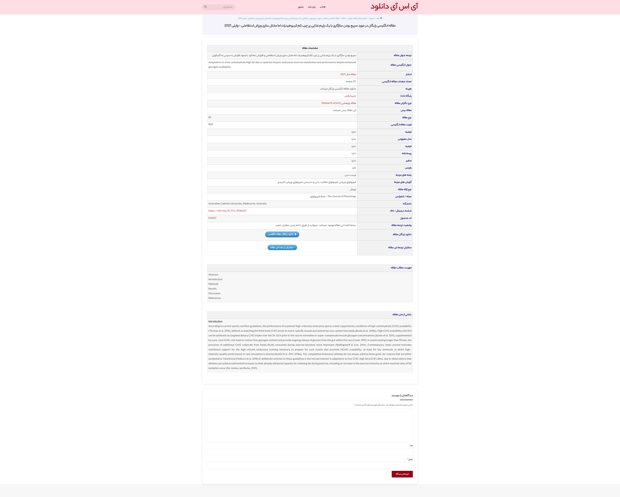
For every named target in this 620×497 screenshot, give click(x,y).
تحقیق (301, 7)
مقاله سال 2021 (348, 75)
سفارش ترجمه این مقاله (281, 247)
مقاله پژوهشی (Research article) (339, 103)
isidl (323, 7)
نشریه (372, 18)
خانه (378, 18)
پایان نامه (311, 7)
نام (411, 445)
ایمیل (410, 459)
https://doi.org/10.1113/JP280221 (227, 211)
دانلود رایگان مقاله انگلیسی (280, 234)
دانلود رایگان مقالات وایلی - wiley (354, 18)
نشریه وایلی (350, 96)
